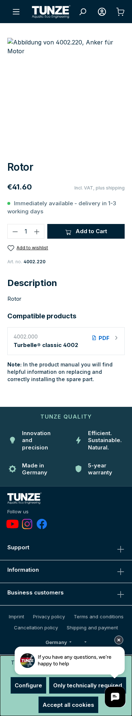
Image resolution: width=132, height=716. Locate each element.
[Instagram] (27, 524)
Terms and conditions (99, 616)
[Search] (82, 11)
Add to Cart (90, 231)
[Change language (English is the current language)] (85, 642)
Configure (28, 685)
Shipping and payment (92, 627)
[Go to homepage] (51, 11)
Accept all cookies (68, 704)
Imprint (16, 616)
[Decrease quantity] (15, 231)
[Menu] (16, 11)
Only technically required (87, 685)
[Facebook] (42, 524)
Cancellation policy (36, 627)
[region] (66, 96)
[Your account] (101, 11)
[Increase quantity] (37, 231)
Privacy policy (49, 616)
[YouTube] (12, 524)
